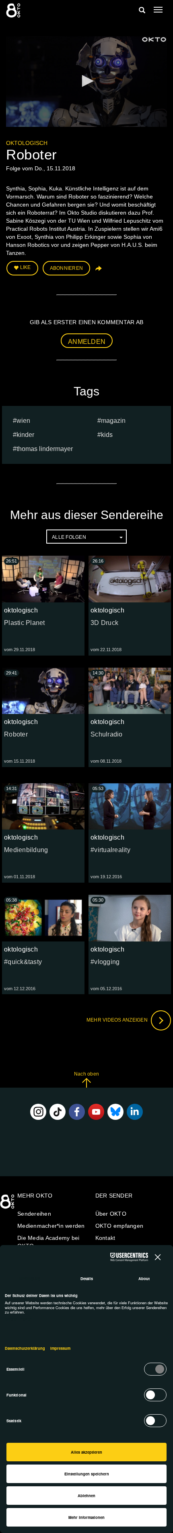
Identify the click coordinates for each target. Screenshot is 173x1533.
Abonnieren (66, 268)
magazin (113, 420)
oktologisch (26, 143)
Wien (23, 420)
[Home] (8, 1204)
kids (107, 434)
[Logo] (154, 39)
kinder (25, 434)
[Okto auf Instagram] (38, 1112)
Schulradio (107, 734)
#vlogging (105, 961)
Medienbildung (26, 849)
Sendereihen (34, 1213)
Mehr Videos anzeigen (117, 1020)
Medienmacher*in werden (51, 1226)
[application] (86, 81)
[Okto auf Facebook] (77, 1112)
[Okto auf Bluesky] (115, 1112)
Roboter (16, 734)
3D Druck (104, 622)
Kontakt (105, 1238)
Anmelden (86, 341)
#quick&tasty (23, 961)
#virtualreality (110, 849)
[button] (86, 81)
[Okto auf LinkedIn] (135, 1112)
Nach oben (86, 1074)
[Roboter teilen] (98, 271)
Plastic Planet (24, 622)
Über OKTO (110, 1213)
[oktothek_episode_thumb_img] (43, 579)
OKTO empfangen (119, 1226)
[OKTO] (14, 10)
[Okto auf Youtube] (96, 1112)
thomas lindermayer (44, 448)
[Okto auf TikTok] (57, 1112)
